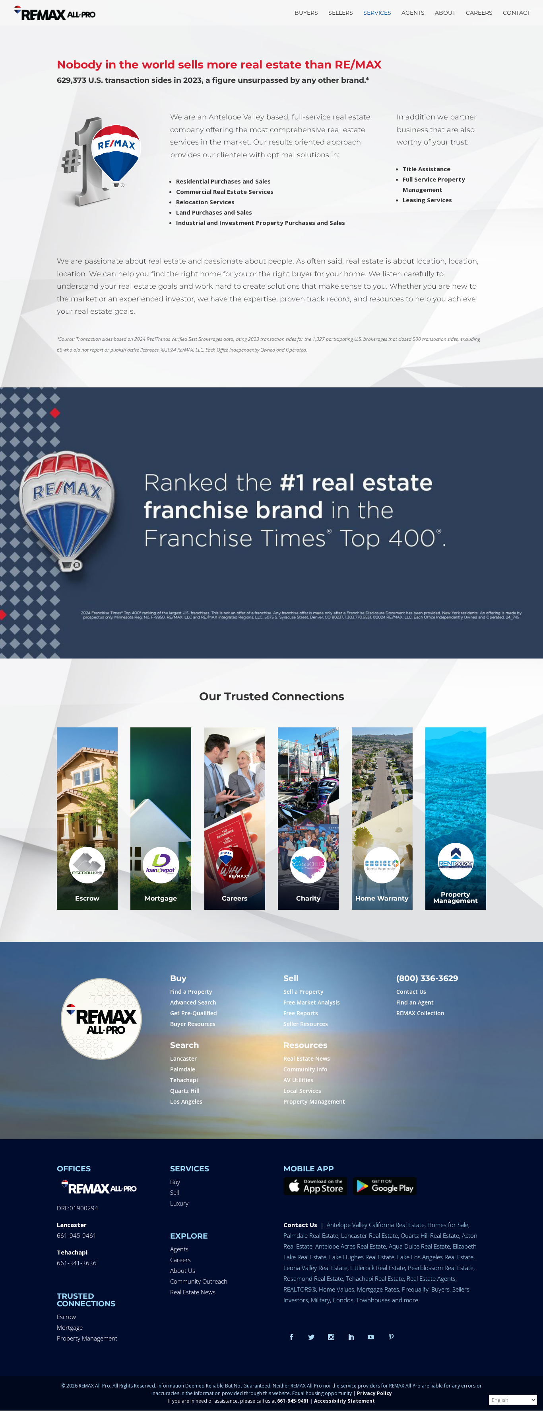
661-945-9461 (77, 1235)
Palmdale (182, 1069)
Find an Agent (415, 1002)
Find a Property (191, 991)
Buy (175, 1182)
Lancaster (183, 1058)
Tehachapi (184, 1080)
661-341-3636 (77, 1263)
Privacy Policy (374, 1393)
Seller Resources (305, 1024)
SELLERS (340, 13)
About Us (182, 1270)
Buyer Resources (192, 1024)
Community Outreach (198, 1281)
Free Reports (300, 1013)
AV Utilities (298, 1080)
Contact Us (411, 991)
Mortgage (70, 1327)
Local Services (302, 1090)
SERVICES (377, 13)
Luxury (179, 1203)
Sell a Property (303, 991)
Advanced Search (193, 1002)
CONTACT (516, 13)
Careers (180, 1260)
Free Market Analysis (311, 1002)
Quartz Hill (185, 1090)
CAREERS (479, 13)
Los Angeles (186, 1101)
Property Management (314, 1101)
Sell (174, 1192)
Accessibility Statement (344, 1400)
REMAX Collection (420, 1013)
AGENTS (413, 13)
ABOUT (445, 13)
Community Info (305, 1069)
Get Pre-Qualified (193, 1013)
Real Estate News (306, 1058)
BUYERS (306, 13)
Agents (179, 1249)
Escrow (66, 1317)
